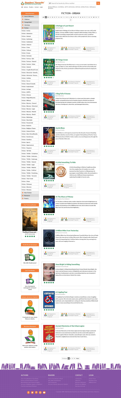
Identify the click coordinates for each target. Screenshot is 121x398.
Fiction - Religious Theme (29, 128)
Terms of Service (94, 391)
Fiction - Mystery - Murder (29, 111)
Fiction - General (26, 67)
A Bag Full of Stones (63, 94)
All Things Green (62, 60)
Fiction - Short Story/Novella (29, 134)
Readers (31, 7)
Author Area (92, 378)
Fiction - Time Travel (27, 178)
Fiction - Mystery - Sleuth (29, 114)
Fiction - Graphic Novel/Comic (30, 69)
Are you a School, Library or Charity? (58, 384)
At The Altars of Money (64, 197)
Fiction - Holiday (26, 78)
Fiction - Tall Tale (26, 150)
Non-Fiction (86, 7)
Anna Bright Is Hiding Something (68, 264)
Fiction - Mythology (27, 117)
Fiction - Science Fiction (28, 131)
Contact (37, 7)
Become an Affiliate (80, 384)
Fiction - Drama (26, 53)
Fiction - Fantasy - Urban (28, 64)
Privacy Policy (83, 391)
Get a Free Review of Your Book (29, 378)
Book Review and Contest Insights (30, 382)
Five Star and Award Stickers (29, 386)
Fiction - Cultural (26, 50)
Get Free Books (52, 382)
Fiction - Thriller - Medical (29, 167)
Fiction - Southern (27, 139)
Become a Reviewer (80, 382)
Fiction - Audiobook (27, 42)
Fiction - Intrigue (26, 89)
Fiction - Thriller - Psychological (30, 173)
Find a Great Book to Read (55, 378)
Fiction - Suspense (27, 148)
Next (77, 358)
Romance (93, 7)
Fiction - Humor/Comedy (28, 83)
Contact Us (78, 378)
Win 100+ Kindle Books (54, 380)
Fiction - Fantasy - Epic (28, 58)
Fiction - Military (26, 100)
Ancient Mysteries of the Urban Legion (70, 326)
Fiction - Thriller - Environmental (30, 156)
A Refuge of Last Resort (65, 26)
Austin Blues (60, 128)
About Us (77, 380)
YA (67, 7)
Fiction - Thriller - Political (29, 170)
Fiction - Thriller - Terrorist (29, 176)
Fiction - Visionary (27, 184)
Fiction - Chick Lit (26, 44)
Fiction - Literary (26, 95)
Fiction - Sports (26, 142)
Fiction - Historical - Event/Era (30, 72)
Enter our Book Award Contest (29, 380)
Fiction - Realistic (26, 125)
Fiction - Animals (26, 36)
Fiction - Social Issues (27, 136)
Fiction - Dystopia (27, 55)
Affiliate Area (92, 382)
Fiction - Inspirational (28, 86)
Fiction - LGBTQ (26, 92)
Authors (26, 7)
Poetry (51, 8)
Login (41, 7)
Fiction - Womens (26, 189)
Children (62, 7)
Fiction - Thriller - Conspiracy (30, 153)
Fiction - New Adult (27, 120)
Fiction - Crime (26, 47)
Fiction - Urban (26, 181)
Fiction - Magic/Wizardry (28, 97)
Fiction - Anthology (27, 39)
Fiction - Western (26, 187)
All (43, 17)
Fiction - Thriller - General (29, 162)
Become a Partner (80, 386)
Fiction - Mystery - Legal (28, 109)
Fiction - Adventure (27, 33)
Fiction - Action (26, 30)
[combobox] (74, 3)
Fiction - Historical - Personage (30, 75)
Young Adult (28, 22)
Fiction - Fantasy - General (29, 61)
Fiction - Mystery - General (29, 103)
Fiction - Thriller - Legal (28, 164)
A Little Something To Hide (66, 162)
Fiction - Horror (26, 81)
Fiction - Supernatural (28, 145)
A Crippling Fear (61, 292)
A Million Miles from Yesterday (67, 231)
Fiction (79, 7)
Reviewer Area (93, 380)
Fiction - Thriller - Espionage (29, 159)
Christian (72, 7)
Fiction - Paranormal (27, 122)
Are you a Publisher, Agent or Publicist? (31, 384)
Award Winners (54, 7)
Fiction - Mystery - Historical (30, 106)
